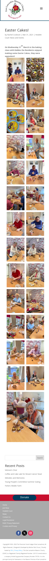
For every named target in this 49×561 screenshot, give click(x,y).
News (5, 514)
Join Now (6, 508)
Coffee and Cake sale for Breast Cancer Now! (23, 474)
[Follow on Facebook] (18, 533)
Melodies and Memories (15, 478)
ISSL (11, 550)
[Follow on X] (24, 533)
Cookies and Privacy (10, 526)
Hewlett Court (7, 511)
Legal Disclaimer (8, 520)
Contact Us (6, 517)
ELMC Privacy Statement (11, 523)
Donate (24, 497)
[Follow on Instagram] (30, 533)
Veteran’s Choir (11, 470)
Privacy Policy (18, 550)
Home (5, 505)
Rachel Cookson (13, 34)
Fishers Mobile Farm (13, 486)
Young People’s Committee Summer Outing (22, 482)
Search (40, 458)
